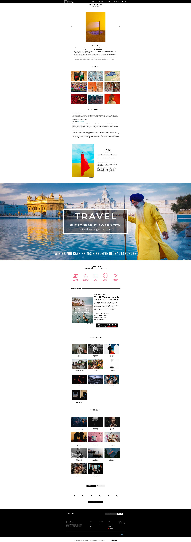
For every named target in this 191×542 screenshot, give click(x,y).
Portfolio (108, 1)
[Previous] (72, 27)
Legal (91, 526)
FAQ (90, 528)
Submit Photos (116, 1)
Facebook (82, 57)
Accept (114, 540)
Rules (91, 524)
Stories (100, 524)
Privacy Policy (110, 524)
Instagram (87, 57)
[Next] (119, 27)
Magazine (101, 1)
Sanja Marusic (99, 49)
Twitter (93, 57)
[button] (125, 1)
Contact (109, 526)
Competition (95, 1)
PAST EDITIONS (91, 485)
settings (103, 540)
